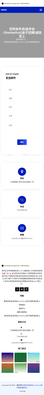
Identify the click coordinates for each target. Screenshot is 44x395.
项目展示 (22, 305)
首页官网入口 (21, 39)
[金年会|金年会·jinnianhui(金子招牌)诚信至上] (22, 3)
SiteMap (22, 391)
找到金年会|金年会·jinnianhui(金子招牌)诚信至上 (22, 316)
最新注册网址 (22, 312)
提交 (22, 142)
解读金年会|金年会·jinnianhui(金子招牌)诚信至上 (22, 301)
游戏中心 (22, 308)
